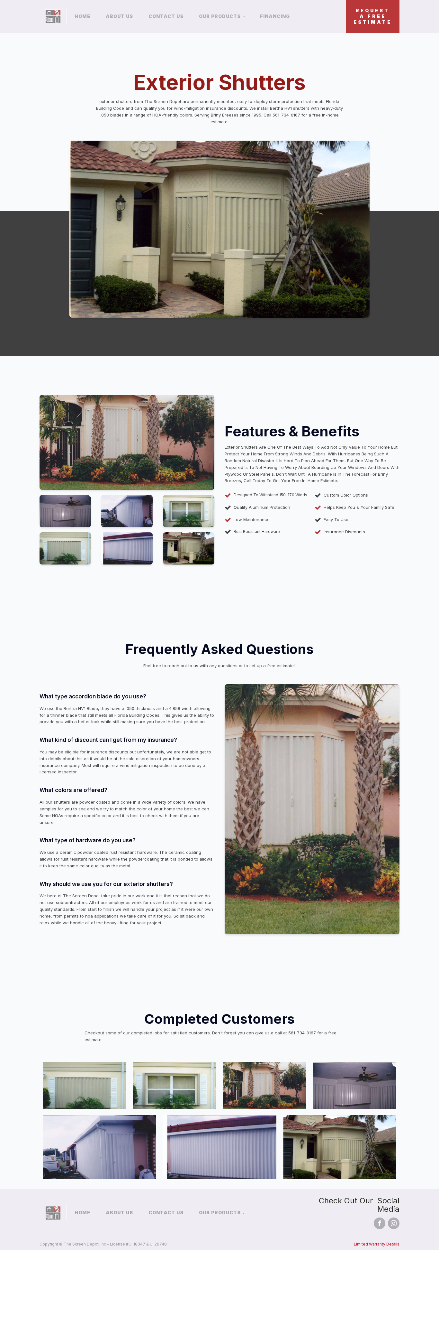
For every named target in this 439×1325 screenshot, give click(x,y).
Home (82, 16)
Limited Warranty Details (376, 1244)
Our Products (220, 16)
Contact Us (166, 16)
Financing (275, 16)
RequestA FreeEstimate (373, 16)
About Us (119, 16)
